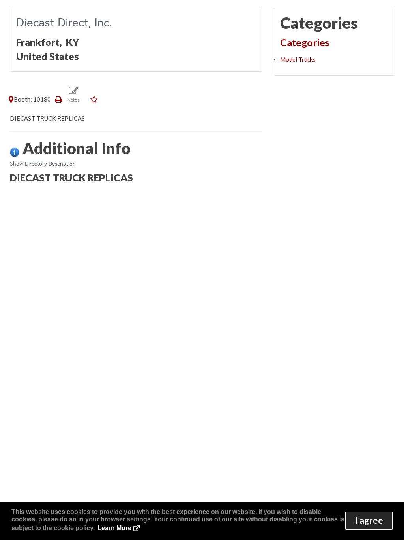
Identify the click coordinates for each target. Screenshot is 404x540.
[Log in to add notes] (73, 94)
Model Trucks (298, 59)
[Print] (59, 99)
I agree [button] (369, 520)
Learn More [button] (114, 528)
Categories (304, 42)
